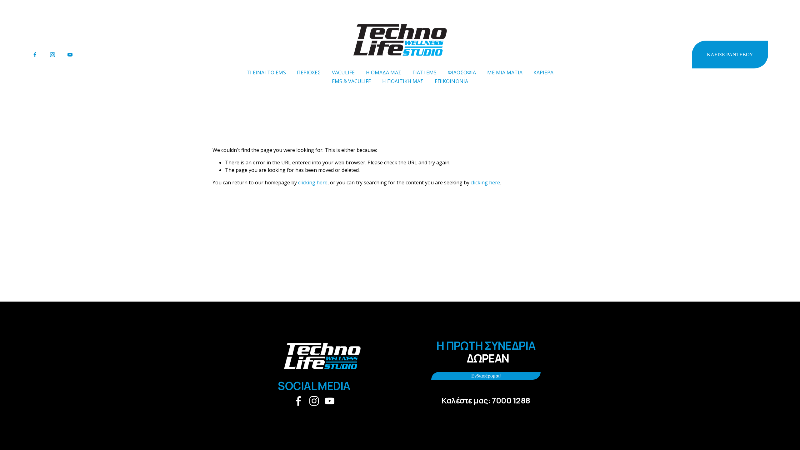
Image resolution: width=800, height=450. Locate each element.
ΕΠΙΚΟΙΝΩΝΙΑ (451, 81)
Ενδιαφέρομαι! (486, 375)
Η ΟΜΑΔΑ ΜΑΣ (383, 72)
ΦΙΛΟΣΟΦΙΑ (462, 72)
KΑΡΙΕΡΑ (543, 72)
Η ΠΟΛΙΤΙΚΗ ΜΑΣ (402, 81)
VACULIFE (343, 72)
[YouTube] (70, 55)
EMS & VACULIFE (351, 81)
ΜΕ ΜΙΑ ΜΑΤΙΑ (504, 72)
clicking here (313, 182)
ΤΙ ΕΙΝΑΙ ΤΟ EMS (266, 72)
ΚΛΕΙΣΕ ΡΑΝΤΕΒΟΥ (730, 54)
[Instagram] (52, 55)
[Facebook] (35, 55)
